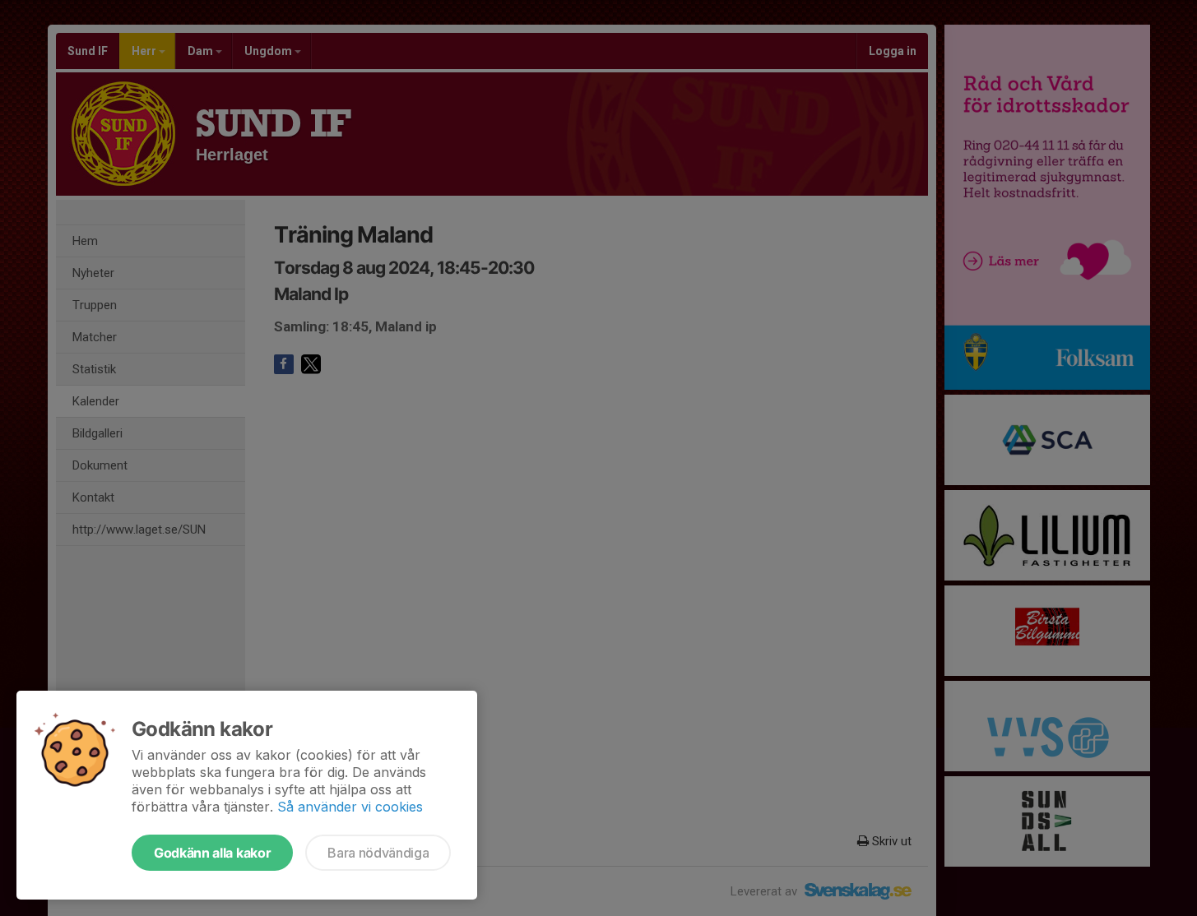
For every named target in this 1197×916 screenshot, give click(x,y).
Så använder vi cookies (350, 806)
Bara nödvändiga (378, 852)
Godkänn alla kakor (212, 852)
